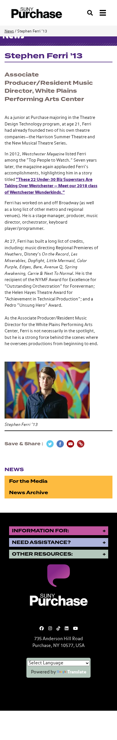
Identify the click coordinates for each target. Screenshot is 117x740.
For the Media (28, 481)
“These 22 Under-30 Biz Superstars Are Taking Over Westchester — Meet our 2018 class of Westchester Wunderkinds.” (51, 186)
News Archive (28, 492)
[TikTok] (58, 629)
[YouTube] (75, 629)
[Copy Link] (80, 444)
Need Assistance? (41, 542)
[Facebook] (42, 629)
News (9, 31)
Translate (76, 672)
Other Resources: (42, 554)
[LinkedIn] (66, 629)
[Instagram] (50, 629)
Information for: (40, 530)
